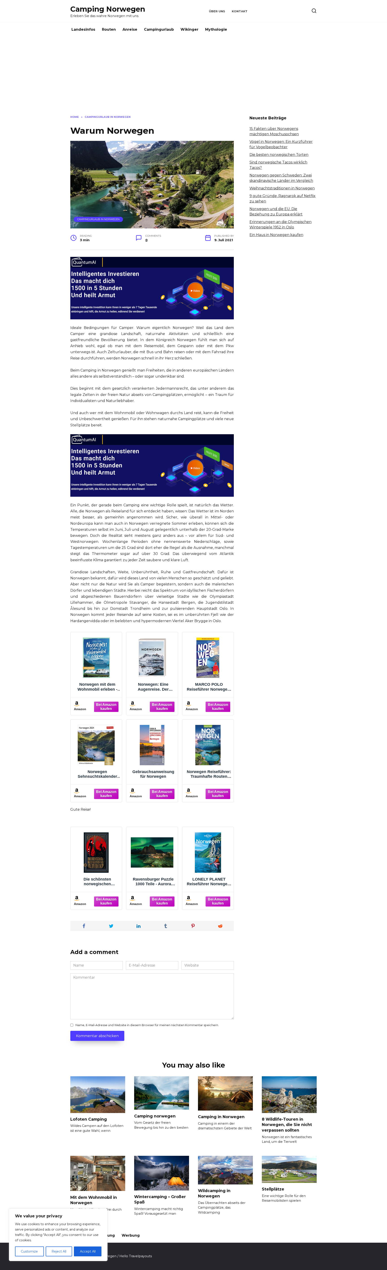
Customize (29, 1251)
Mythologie (216, 29)
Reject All (59, 1251)
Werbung (131, 1235)
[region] (58, 1235)
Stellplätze (273, 1189)
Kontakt (239, 11)
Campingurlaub (159, 29)
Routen (109, 29)
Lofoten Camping (88, 1119)
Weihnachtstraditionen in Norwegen (282, 188)
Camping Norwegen (107, 9)
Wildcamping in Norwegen (214, 1193)
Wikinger (189, 29)
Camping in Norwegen (221, 1116)
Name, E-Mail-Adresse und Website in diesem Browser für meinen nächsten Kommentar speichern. (147, 1025)
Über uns (217, 11)
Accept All (88, 1251)
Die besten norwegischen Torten (278, 155)
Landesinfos (83, 29)
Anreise (130, 29)
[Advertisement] (193, 74)
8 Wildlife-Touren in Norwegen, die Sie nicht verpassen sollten (287, 1124)
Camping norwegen (155, 1115)
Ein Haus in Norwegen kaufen (276, 235)
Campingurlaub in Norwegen (98, 219)
